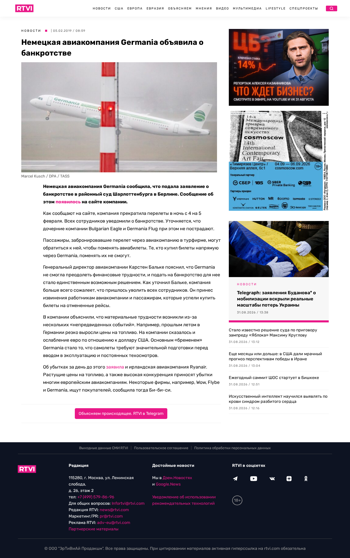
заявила (115, 367)
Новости (102, 8)
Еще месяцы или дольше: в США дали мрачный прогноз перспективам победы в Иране (275, 356)
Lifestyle (276, 8)
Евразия (155, 8)
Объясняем (180, 8)
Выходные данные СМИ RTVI (103, 448)
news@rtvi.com (114, 509)
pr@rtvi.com (111, 516)
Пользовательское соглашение (161, 448)
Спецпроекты (304, 8)
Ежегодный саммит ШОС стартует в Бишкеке (274, 377)
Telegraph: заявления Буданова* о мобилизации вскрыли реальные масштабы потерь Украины (276, 299)
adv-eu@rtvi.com (113, 522)
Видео (222, 8)
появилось (68, 202)
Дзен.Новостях (177, 477)
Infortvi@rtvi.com (128, 503)
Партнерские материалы (93, 529)
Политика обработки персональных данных (232, 448)
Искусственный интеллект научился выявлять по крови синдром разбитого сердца (278, 399)
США (119, 8)
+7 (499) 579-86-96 (95, 496)
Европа (135, 8)
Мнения (204, 8)
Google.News (168, 484)
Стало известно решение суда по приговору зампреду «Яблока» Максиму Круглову (273, 333)
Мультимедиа (247, 8)
